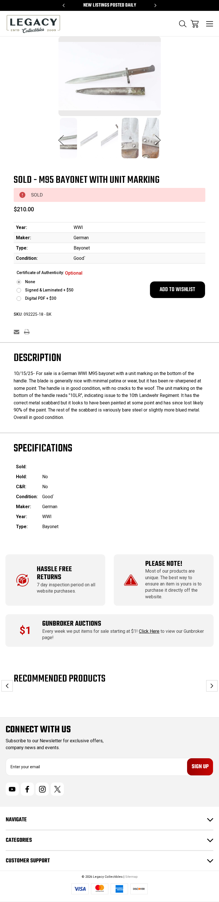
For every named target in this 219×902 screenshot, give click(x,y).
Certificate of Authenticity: (49, 273)
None (30, 281)
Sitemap (131, 877)
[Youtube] (12, 789)
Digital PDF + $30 (40, 298)
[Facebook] (27, 789)
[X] (57, 789)
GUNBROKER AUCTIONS (71, 624)
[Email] (16, 332)
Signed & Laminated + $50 (49, 290)
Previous (61, 137)
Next (158, 137)
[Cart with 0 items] (194, 24)
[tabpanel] (68, 141)
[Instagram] (42, 789)
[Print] (27, 332)
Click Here (149, 631)
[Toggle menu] (210, 24)
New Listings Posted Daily (109, 5)
